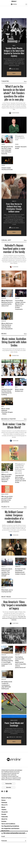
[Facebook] (2, 791)
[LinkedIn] (6, 791)
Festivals (4, 802)
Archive (3, 821)
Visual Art (4, 812)
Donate (8, 787)
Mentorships (5, 831)
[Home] (14, 1)
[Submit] (25, 840)
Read (14, 73)
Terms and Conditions (8, 823)
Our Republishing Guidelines (10, 826)
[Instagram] (4, 791)
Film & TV (4, 805)
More (25, 81)
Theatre (3, 809)
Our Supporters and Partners (10, 828)
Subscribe (9, 783)
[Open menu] (26, 4)
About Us (4, 819)
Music (3, 807)
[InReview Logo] (14, 4)
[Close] (26, 833)
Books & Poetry (6, 798)
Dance (3, 800)
